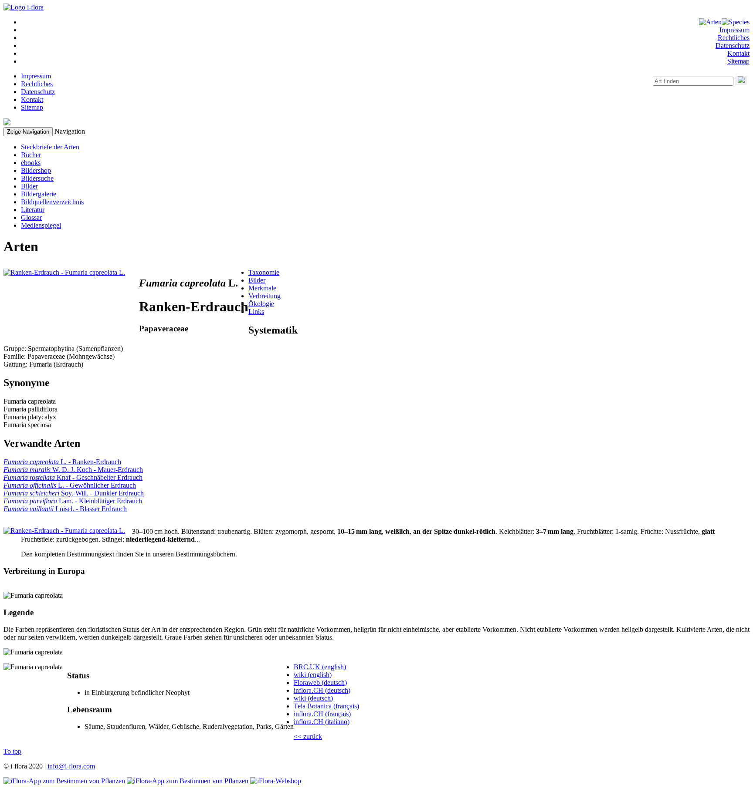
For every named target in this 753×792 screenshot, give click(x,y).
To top (12, 751)
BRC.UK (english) (320, 667)
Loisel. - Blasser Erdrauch (65, 508)
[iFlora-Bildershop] (275, 781)
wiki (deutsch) (313, 698)
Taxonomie (263, 272)
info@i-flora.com (71, 766)
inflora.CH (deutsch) (322, 690)
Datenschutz (733, 45)
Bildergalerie (38, 194)
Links (256, 311)
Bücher (31, 154)
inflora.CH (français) (322, 714)
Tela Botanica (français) (326, 706)
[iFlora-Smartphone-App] (64, 781)
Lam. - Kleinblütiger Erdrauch (72, 501)
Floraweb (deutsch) (320, 682)
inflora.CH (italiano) (321, 721)
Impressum (734, 30)
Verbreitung (264, 296)
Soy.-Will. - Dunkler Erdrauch (73, 493)
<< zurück (308, 736)
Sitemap (738, 61)
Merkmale (262, 288)
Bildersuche (37, 178)
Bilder (29, 186)
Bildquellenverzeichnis (52, 202)
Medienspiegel (41, 225)
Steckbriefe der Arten (50, 147)
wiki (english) (313, 674)
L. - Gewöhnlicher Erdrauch (69, 485)
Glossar (31, 217)
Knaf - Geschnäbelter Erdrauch (72, 477)
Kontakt (738, 53)
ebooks (31, 162)
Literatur (32, 209)
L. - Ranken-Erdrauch (62, 461)
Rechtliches (734, 37)
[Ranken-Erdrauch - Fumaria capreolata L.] (64, 272)
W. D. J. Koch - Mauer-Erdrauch (73, 469)
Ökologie (261, 303)
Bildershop (36, 170)
